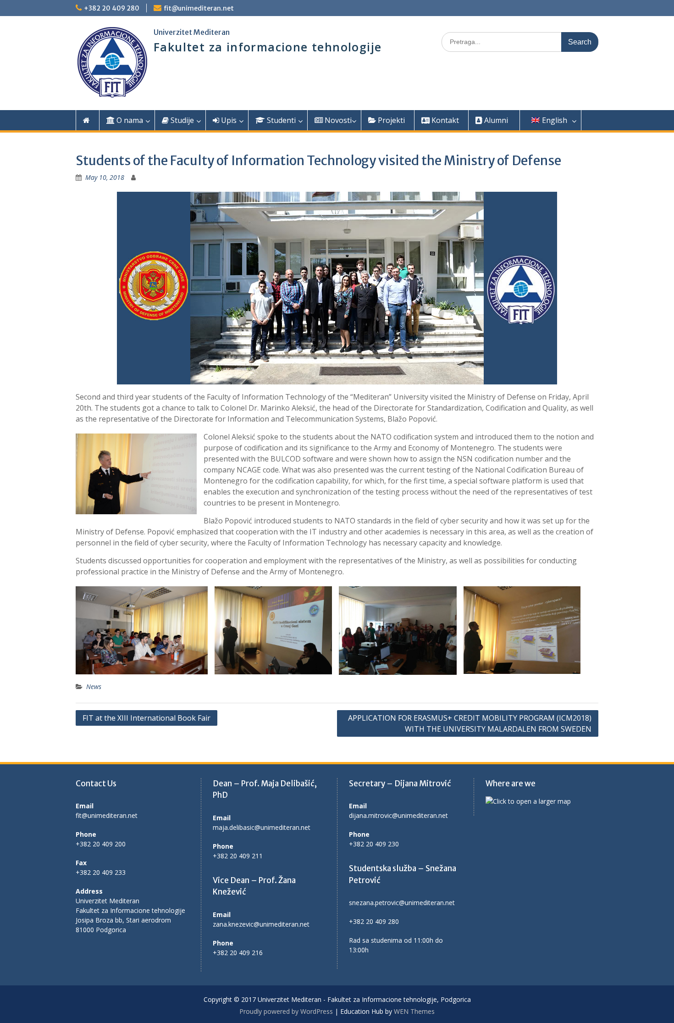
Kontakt (444, 120)
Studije (181, 120)
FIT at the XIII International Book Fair (146, 718)
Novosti (337, 120)
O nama (129, 120)
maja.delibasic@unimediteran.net (261, 827)
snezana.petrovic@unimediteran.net (402, 902)
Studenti (280, 120)
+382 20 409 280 (111, 8)
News (93, 686)
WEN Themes (414, 1011)
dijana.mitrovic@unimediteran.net (398, 815)
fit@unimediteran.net (199, 8)
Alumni (495, 120)
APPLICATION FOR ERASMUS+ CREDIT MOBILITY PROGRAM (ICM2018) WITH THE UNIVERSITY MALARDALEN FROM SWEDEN (469, 723)
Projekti (390, 120)
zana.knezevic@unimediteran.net (261, 924)
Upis (228, 120)
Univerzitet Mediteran (192, 32)
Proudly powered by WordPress (286, 1011)
